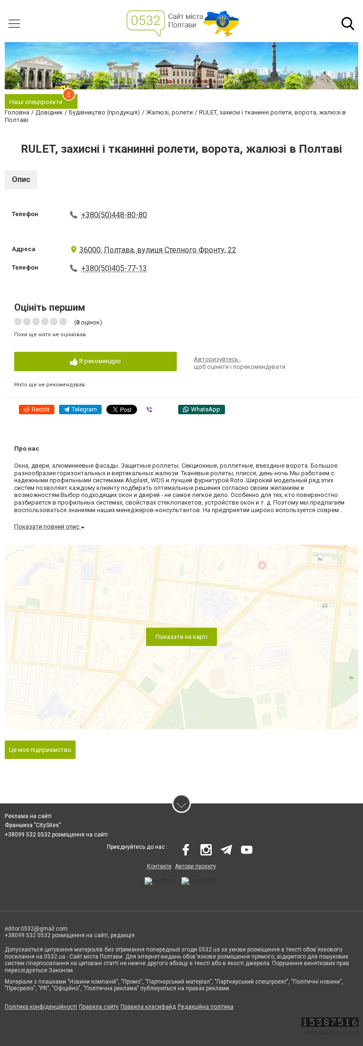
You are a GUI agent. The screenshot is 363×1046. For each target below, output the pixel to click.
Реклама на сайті (28, 816)
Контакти (159, 866)
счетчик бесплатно (332, 1032)
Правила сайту (99, 1006)
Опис (21, 179)
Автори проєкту (195, 866)
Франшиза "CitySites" (33, 825)
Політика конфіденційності (41, 1006)
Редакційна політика (205, 1006)
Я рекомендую (99, 361)
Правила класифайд (148, 1006)
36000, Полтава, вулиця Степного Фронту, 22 (157, 249)
